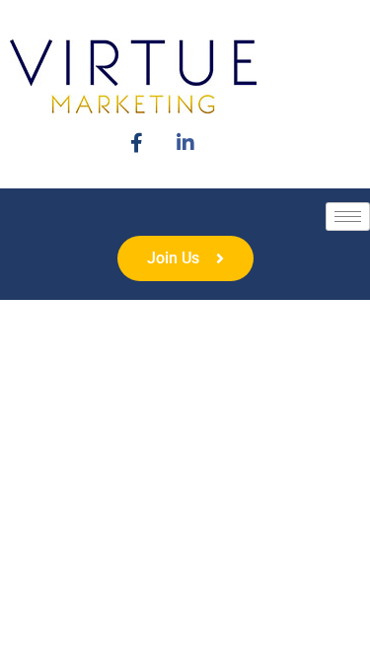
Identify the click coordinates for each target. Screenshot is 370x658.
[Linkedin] (185, 141)
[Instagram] (136, 141)
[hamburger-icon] (348, 216)
